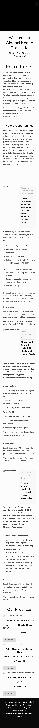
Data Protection (11, 702)
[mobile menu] (36, 4)
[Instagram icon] (20, 721)
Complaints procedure (25, 702)
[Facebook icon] (18, 721)
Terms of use (27, 705)
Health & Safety (10, 708)
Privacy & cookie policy (14, 705)
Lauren (6, 156)
